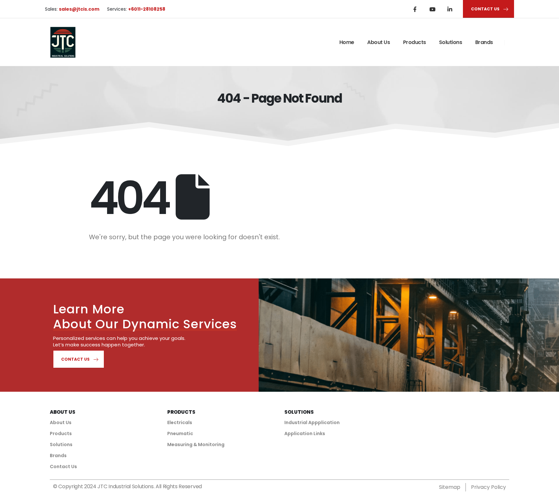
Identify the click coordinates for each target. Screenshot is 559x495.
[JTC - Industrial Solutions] (63, 42)
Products (414, 42)
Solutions (450, 42)
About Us (378, 42)
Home (346, 42)
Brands (484, 42)
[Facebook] (414, 9)
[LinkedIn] (449, 9)
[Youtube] (432, 9)
